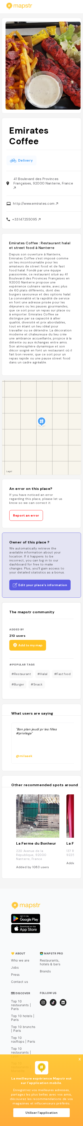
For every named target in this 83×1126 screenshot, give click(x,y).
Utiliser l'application (41, 1113)
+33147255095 (25, 219)
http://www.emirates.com (34, 203)
